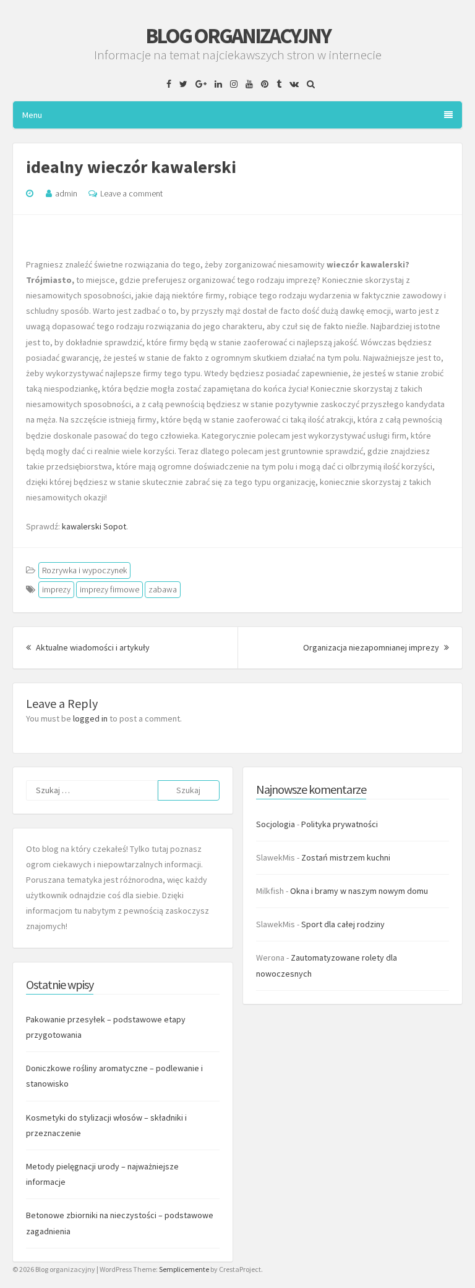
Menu (32, 114)
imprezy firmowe (109, 589)
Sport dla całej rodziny (343, 924)
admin (66, 193)
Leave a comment (131, 193)
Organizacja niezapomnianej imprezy (376, 647)
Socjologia (275, 824)
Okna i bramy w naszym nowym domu (359, 890)
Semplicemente (184, 1269)
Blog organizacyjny (237, 35)
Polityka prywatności (339, 824)
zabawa (162, 589)
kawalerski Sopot (94, 526)
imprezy (56, 589)
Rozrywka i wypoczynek (84, 570)
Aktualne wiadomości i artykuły (92, 647)
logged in (90, 718)
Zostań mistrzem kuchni (345, 857)
